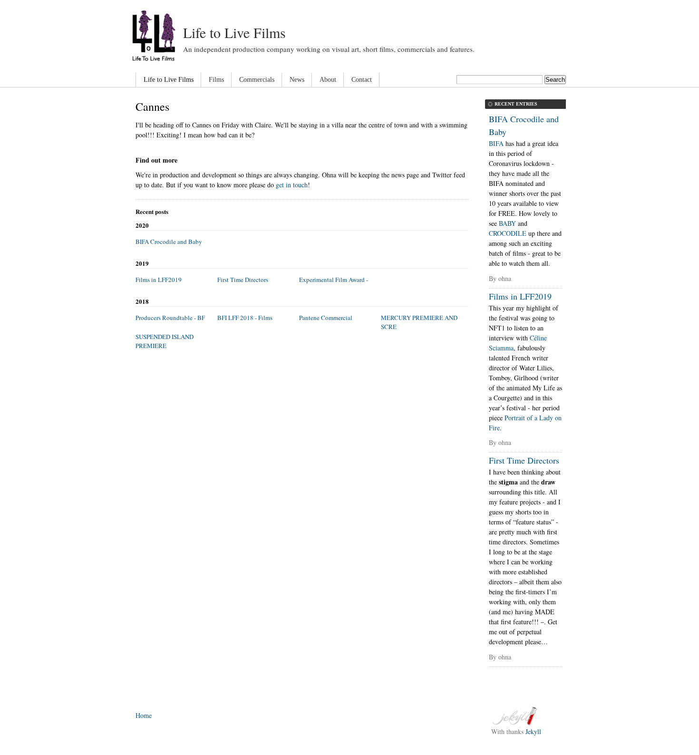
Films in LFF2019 (159, 279)
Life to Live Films (234, 32)
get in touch (292, 184)
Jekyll (533, 731)
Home (144, 715)
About (328, 79)
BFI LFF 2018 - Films (244, 317)
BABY (507, 223)
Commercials (256, 79)
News (297, 79)
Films (216, 79)
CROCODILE (507, 233)
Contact (361, 79)
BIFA (496, 143)
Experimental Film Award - (333, 279)
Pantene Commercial (325, 317)
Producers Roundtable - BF (170, 317)
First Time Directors (242, 279)
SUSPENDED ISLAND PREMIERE (165, 341)
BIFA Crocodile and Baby (169, 241)
